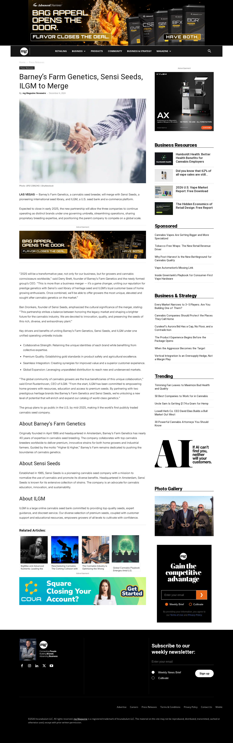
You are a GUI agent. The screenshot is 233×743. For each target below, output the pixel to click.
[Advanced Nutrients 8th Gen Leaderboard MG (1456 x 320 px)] (82, 245)
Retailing (61, 51)
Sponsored (166, 226)
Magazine (162, 51)
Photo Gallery (168, 488)
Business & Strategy (139, 51)
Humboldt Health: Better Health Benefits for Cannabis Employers (193, 157)
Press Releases (26, 68)
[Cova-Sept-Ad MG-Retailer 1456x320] (82, 591)
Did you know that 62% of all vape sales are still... (193, 172)
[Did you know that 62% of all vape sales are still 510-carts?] (164, 175)
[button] (209, 51)
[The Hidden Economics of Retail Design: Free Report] (164, 208)
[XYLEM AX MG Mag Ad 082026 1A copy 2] (184, 130)
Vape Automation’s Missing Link (174, 267)
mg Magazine (80, 718)
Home (22, 62)
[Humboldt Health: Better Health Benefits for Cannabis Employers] (164, 158)
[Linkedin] (37, 666)
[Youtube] (51, 666)
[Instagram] (29, 666)
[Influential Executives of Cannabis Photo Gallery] (184, 516)
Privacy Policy (195, 615)
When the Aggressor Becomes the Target (180, 348)
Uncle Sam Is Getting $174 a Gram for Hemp (181, 403)
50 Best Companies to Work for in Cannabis (181, 396)
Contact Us (206, 707)
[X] (44, 666)
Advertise (122, 707)
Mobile (219, 707)
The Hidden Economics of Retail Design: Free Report (194, 205)
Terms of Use (176, 615)
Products (97, 51)
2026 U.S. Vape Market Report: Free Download (192, 189)
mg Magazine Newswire (34, 93)
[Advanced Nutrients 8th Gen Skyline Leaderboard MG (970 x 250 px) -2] (116, 23)
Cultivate (198, 604)
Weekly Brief (176, 604)
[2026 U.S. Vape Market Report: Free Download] (164, 192)
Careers (134, 707)
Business (77, 51)
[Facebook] (22, 666)
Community (115, 51)
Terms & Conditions (170, 707)
